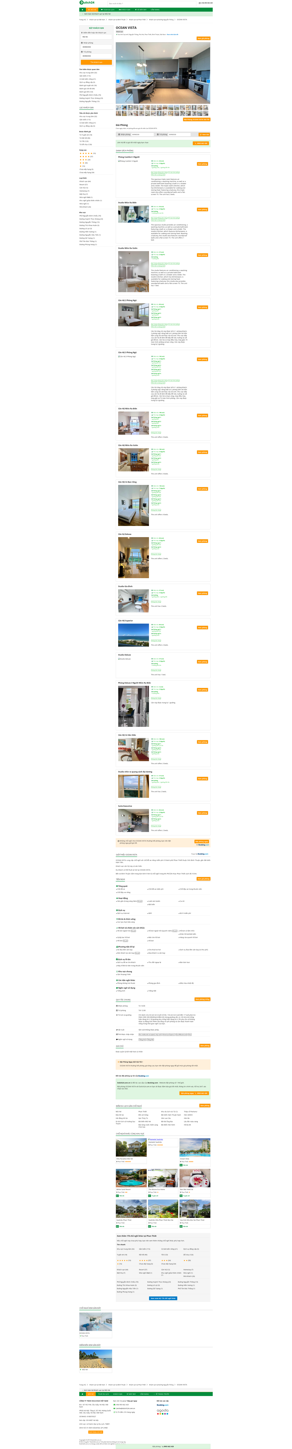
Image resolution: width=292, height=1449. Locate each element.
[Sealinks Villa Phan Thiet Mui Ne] (163, 1217)
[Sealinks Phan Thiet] (131, 1217)
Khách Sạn (125, 10)
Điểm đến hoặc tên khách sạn (94, 33)
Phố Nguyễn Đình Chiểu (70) (90, 95)
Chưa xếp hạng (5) (86, 169)
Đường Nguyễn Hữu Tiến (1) (90, 235)
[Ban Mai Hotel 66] (195, 1187)
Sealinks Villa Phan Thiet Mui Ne (161, 1220)
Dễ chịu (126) (188, 1255)
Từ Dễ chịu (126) (86, 144)
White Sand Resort (123, 1189)
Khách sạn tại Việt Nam (97, 20)
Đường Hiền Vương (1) (88, 232)
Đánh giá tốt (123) (86, 92)
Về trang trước (162, 1394)
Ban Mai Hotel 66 (186, 1189)
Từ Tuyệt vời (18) (86, 135)
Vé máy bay (141, 10)
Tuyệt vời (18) (122, 1255)
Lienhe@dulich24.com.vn (125, 1408)
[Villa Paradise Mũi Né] (131, 1156)
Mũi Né (93, 10)
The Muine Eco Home (157, 1189)
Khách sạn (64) (85, 181)
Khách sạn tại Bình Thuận (117, 20)
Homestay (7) (84, 191)
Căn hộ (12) (84, 188)
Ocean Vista (184, 1159)
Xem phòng (204, 1046)
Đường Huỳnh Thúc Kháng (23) (91, 98)
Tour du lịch (108, 10)
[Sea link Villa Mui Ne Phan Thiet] (195, 1217)
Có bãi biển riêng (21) (88, 79)
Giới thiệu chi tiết (95, 1432)
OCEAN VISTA (84, 1333)
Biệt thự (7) (84, 194)
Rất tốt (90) (143, 1255)
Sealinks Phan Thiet (123, 1220)
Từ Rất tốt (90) (85, 138)
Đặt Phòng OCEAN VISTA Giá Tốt (196, 119)
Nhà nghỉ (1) (84, 204)
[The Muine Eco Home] (163, 1187)
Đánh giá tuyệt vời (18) (88, 85)
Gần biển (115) (85, 76)
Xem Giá (205, 134)
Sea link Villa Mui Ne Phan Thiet (192, 1220)
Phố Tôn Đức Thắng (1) (88, 241)
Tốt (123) (164, 1255)
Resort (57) (84, 184)
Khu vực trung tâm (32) (88, 73)
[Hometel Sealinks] (155, 1139)
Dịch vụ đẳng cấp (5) (87, 82)
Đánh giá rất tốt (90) (87, 89)
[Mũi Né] (95, 1367)
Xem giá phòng (203, 38)
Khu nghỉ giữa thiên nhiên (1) (91, 200)
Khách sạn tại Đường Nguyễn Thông (161, 20)
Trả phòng (87, 52)
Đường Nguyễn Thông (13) (89, 101)
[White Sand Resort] (131, 1187)
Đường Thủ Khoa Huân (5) (89, 225)
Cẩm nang (155, 10)
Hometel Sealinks (155, 1142)
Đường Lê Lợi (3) (86, 228)
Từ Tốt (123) (84, 141)
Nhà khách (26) (85, 207)
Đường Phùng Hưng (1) (88, 244)
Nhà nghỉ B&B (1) (86, 197)
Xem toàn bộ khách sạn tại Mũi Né (97, 14)
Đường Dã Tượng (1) (87, 238)
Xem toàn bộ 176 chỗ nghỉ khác (163, 1298)
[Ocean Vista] (195, 1156)
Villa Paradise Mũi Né (124, 1159)
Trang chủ (82, 20)
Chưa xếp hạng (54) (87, 172)
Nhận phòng (88, 43)
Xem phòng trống (202, 999)
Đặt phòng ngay (202, 841)
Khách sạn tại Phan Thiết (137, 20)
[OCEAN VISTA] (95, 1330)
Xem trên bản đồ (172, 34)
